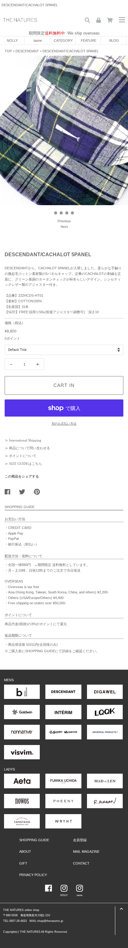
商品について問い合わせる (29, 448)
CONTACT (81, 863)
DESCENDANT (27, 51)
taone (38, 40)
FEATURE (88, 40)
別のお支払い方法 (64, 423)
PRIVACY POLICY (33, 875)
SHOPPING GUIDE (34, 840)
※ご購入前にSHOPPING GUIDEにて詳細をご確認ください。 (52, 651)
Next (64, 227)
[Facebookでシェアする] (10, 490)
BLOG (114, 40)
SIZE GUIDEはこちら (25, 463)
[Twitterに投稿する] (24, 490)
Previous (64, 221)
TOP (8, 51)
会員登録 (80, 840)
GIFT (23, 863)
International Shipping (25, 440)
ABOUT (25, 851)
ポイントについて (22, 456)
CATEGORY (63, 40)
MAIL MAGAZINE (86, 851)
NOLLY (12, 40)
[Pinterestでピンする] (39, 490)
